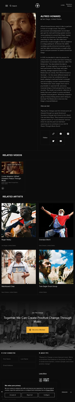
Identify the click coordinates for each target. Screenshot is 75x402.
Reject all (30, 395)
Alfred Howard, (5, 182)
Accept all (13, 395)
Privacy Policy (50, 390)
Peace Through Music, (13, 182)
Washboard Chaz (8, 286)
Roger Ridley (6, 240)
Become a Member (38, 330)
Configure (47, 395)
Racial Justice (5, 183)
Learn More (43, 373)
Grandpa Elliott (44, 240)
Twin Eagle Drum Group (48, 286)
